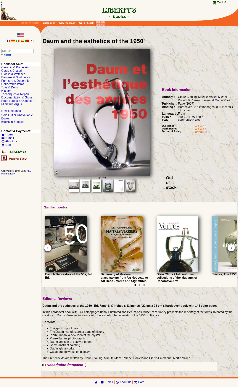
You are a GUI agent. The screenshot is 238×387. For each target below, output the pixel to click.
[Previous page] (47, 247)
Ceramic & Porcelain (15, 67)
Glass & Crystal (11, 70)
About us (9, 141)
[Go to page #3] (144, 285)
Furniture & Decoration (16, 80)
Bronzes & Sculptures (15, 77)
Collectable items (12, 84)
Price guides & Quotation (17, 100)
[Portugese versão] (27, 41)
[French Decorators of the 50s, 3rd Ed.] (66, 271)
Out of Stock (86, 23)
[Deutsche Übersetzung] (13, 41)
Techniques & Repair (15, 94)
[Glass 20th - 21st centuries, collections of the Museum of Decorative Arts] (177, 271)
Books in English (12, 121)
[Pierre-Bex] (14, 159)
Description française (67, 365)
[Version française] (8, 41)
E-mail (7, 138)
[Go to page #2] (139, 285)
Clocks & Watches (13, 74)
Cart (6, 144)
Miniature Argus (11, 104)
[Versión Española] (22, 41)
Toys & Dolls (9, 87)
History (6, 90)
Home (7, 134)
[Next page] (231, 247)
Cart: (221, 2)
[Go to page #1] (135, 285)
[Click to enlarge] (102, 175)
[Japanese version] (31, 41)
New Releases (67, 23)
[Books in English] (100, 22)
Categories (49, 23)
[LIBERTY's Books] (119, 16)
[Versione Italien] (18, 41)
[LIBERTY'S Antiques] (14, 152)
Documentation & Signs (17, 97)
